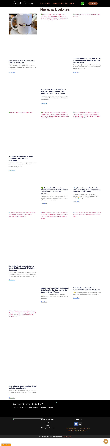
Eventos (48, 422)
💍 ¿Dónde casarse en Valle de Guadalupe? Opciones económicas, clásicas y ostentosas (87, 190)
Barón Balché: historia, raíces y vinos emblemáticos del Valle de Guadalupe (21, 268)
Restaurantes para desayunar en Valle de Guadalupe (21, 62)
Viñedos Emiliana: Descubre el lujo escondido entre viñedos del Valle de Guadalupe (87, 60)
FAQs (72, 3)
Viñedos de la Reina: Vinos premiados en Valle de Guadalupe (86, 289)
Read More (12, 72)
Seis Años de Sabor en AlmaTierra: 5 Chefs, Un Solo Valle (22, 387)
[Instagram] (80, 424)
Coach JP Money (66, 436)
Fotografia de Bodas (60, 3)
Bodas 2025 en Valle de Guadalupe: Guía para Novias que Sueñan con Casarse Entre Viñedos (55, 290)
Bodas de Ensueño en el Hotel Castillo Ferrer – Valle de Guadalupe (21, 158)
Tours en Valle (45, 3)
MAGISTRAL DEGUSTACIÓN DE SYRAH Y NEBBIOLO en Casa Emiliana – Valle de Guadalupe (53, 92)
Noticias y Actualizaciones (48, 428)
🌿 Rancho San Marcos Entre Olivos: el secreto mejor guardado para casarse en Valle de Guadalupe (54, 191)
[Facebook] (76, 424)
